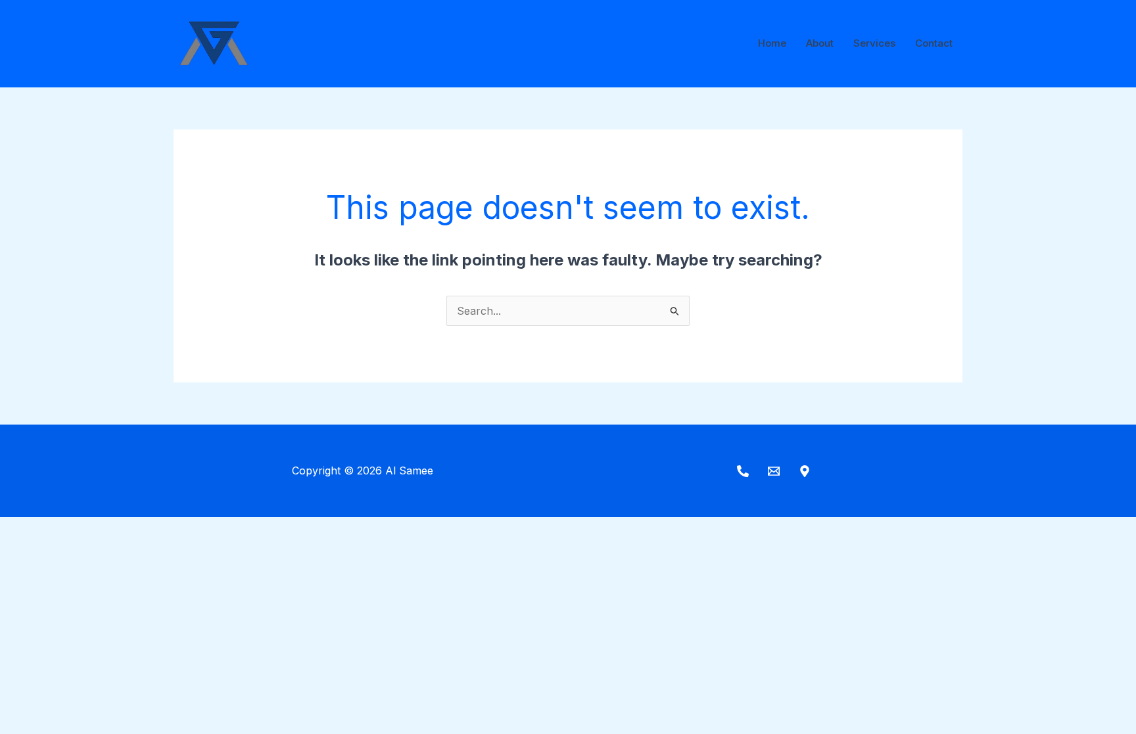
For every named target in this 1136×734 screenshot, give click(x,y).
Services (874, 43)
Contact (934, 43)
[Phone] (743, 471)
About (820, 43)
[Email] (774, 471)
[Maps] (805, 471)
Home (772, 43)
